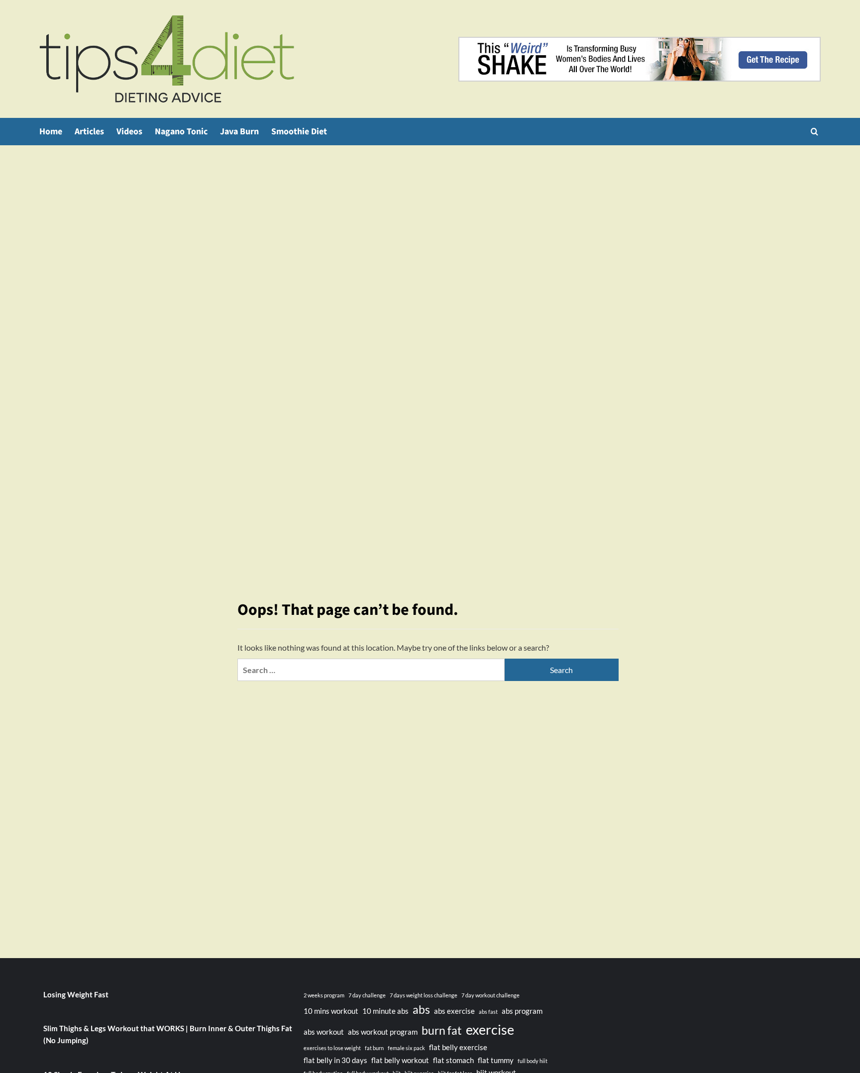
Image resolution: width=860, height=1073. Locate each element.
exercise (490, 1029)
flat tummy (496, 1060)
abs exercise (454, 1010)
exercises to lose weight (332, 1048)
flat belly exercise (458, 1047)
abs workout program (383, 1031)
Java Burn (239, 131)
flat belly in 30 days (335, 1060)
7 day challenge (367, 995)
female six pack (406, 1048)
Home (50, 131)
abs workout (324, 1031)
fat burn (374, 1048)
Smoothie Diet (299, 131)
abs (421, 1009)
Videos (129, 131)
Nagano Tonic (181, 131)
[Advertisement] (430, 220)
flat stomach (453, 1060)
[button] (814, 131)
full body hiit (532, 1061)
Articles (89, 131)
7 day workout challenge (490, 995)
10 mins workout (331, 1010)
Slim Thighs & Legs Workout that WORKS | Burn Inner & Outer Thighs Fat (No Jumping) (167, 1034)
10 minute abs (385, 1010)
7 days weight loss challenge (423, 995)
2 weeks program (324, 995)
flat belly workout (400, 1060)
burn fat (442, 1030)
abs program (522, 1010)
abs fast (488, 1011)
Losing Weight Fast (75, 994)
